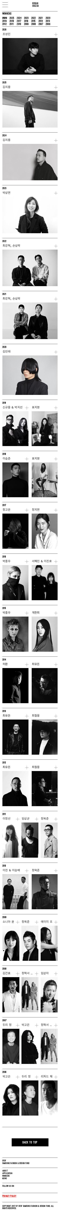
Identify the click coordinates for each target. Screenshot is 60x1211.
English (35, 6)
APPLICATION (7, 1173)
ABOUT (5, 1171)
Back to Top (30, 1142)
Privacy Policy (9, 1196)
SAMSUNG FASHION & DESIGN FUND (16, 1163)
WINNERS (6, 1176)
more (56, 34)
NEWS (4, 1178)
